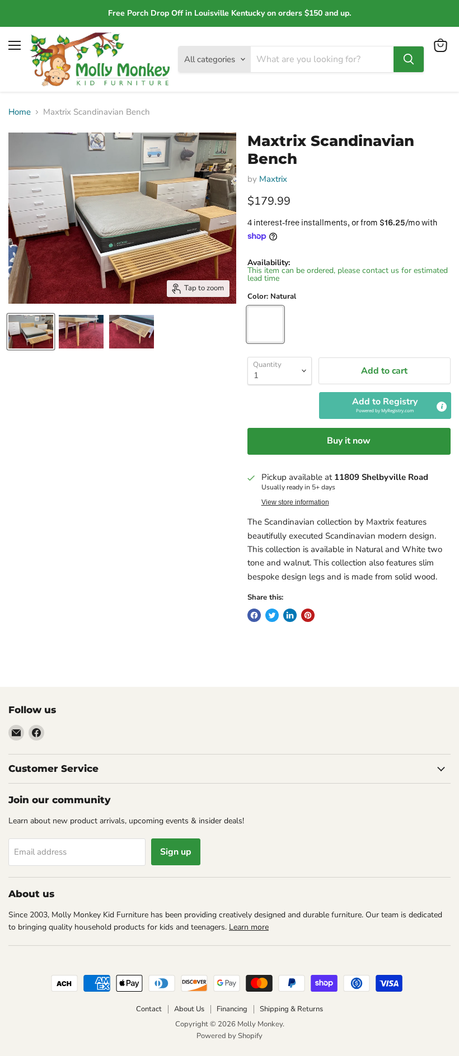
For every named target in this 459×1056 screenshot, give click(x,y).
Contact (149, 1009)
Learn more (249, 927)
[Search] (409, 59)
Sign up (175, 852)
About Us (189, 1009)
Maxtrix (273, 179)
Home (19, 112)
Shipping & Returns (291, 1009)
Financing (232, 1009)
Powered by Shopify (229, 1036)
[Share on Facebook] (254, 615)
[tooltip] (442, 407)
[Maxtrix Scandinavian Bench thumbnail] (30, 332)
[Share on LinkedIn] (290, 615)
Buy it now (349, 441)
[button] (385, 405)
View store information (295, 502)
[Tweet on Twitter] (272, 615)
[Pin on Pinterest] (308, 615)
